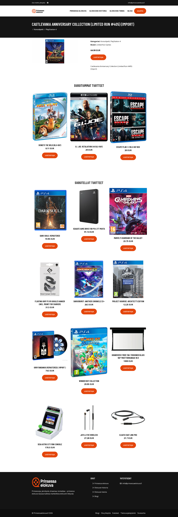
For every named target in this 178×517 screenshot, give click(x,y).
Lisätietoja (98, 57)
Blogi (130, 11)
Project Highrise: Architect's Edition (128, 301)
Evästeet (115, 513)
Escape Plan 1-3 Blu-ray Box (128, 147)
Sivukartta (141, 513)
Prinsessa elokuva (78, 11)
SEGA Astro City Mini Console (50, 444)
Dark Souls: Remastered (50, 235)
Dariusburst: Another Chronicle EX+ (89, 301)
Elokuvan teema (117, 11)
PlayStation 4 (51, 29)
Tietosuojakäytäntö (128, 513)
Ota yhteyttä (106, 513)
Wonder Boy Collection (89, 381)
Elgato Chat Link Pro (128, 435)
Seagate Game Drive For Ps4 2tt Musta (89, 228)
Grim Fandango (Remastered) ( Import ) (50, 367)
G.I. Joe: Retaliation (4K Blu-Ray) (89, 146)
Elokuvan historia (98, 11)
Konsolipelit (39, 29)
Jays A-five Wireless (89, 435)
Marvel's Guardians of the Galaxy (128, 238)
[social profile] (47, 3)
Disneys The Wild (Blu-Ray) (50, 145)
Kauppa (140, 11)
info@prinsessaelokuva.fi (136, 3)
